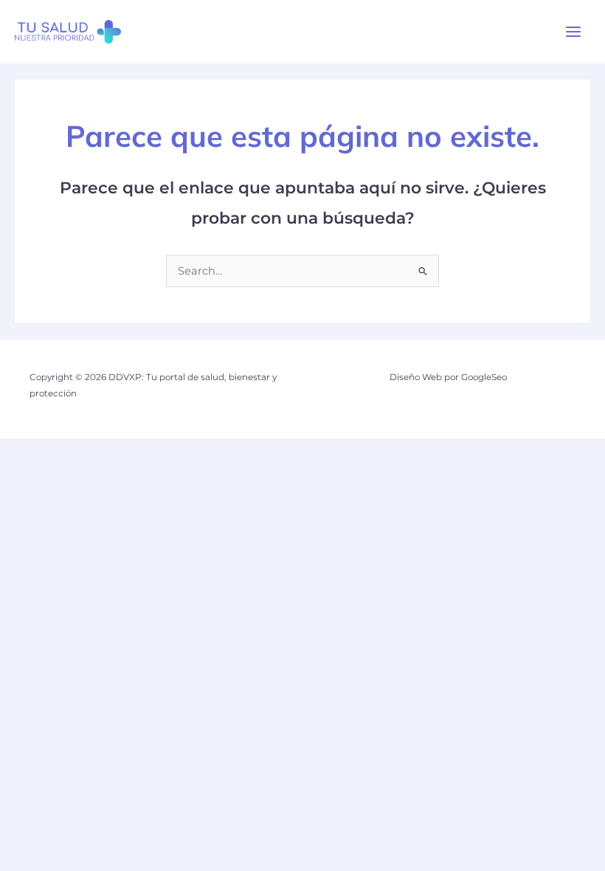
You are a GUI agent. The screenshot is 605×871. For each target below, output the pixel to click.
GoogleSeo (484, 377)
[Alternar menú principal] (573, 32)
